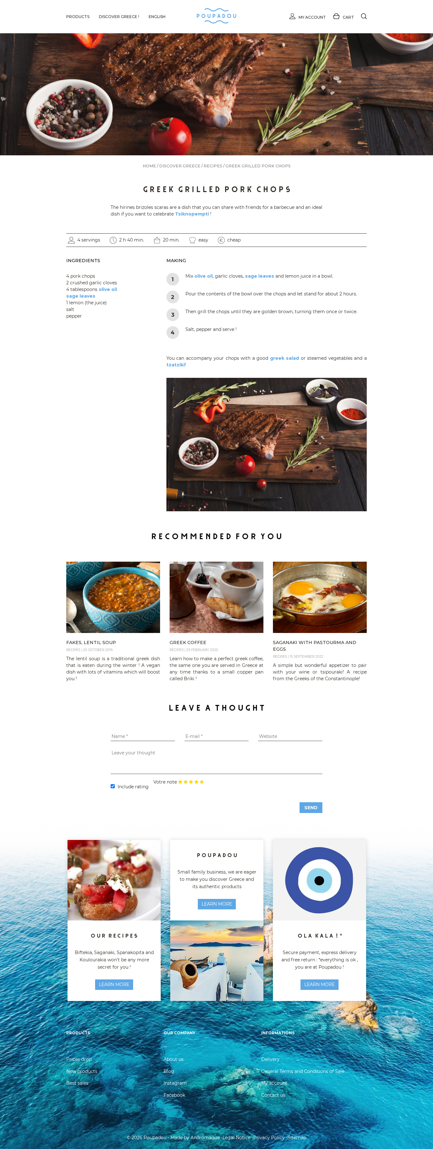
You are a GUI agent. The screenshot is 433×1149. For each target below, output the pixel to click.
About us (174, 1059)
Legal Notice (236, 1137)
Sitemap (297, 1137)
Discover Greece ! (119, 16)
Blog (169, 1071)
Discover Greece (179, 166)
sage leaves (80, 296)
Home (149, 166)
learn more (114, 984)
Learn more (217, 904)
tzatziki (175, 365)
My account (312, 17)
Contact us (273, 1095)
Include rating (133, 787)
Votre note (165, 782)
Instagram (175, 1083)
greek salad (284, 358)
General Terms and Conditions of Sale (302, 1071)
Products (77, 16)
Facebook (174, 1095)
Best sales (77, 1083)
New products (81, 1071)
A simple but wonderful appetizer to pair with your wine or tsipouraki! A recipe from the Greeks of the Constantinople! (320, 671)
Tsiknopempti (192, 214)
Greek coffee (188, 642)
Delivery (270, 1059)
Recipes (213, 166)
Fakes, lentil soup (91, 642)
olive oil (108, 289)
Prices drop (79, 1059)
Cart (348, 17)
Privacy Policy (269, 1137)
